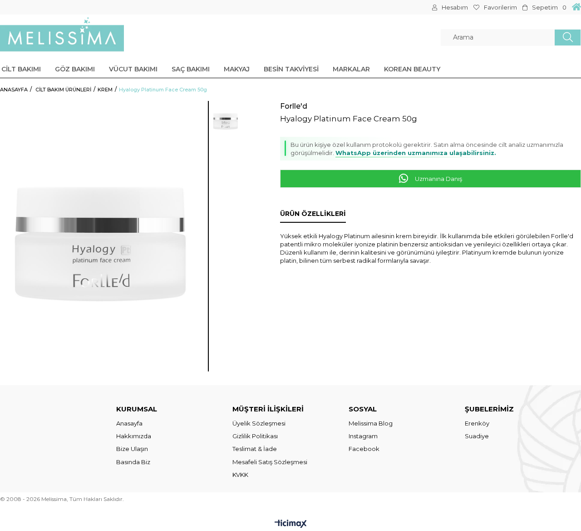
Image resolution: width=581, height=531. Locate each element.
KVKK (240, 474)
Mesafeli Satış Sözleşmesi (269, 462)
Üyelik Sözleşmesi (259, 423)
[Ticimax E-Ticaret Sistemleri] (291, 524)
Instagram (363, 436)
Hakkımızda (133, 436)
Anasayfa (129, 423)
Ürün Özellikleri (313, 214)
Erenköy (477, 423)
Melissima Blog (371, 423)
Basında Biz (133, 462)
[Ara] (568, 37)
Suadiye (477, 436)
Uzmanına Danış (438, 178)
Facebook (364, 448)
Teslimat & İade (254, 448)
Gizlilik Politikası (255, 436)
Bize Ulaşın (132, 448)
